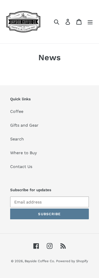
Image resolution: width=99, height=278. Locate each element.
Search (17, 139)
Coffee (16, 111)
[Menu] (90, 22)
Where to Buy (23, 152)
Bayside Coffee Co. (40, 261)
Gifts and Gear (24, 125)
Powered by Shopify (72, 261)
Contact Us (21, 166)
